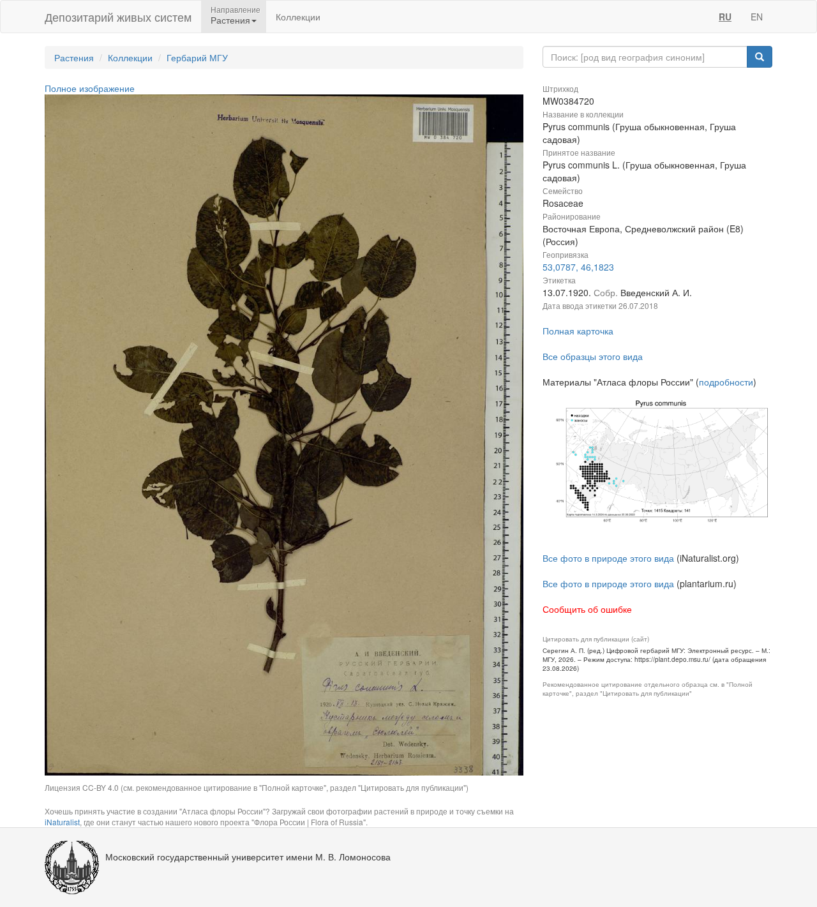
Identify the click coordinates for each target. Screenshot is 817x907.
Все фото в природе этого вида (608, 557)
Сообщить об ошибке (587, 609)
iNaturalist (62, 821)
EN (757, 16)
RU (725, 16)
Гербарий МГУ (197, 57)
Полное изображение (90, 88)
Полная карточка (578, 330)
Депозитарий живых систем (118, 16)
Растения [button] (230, 19)
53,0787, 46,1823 (578, 266)
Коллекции (298, 16)
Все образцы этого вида (593, 356)
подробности (726, 381)
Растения (74, 57)
